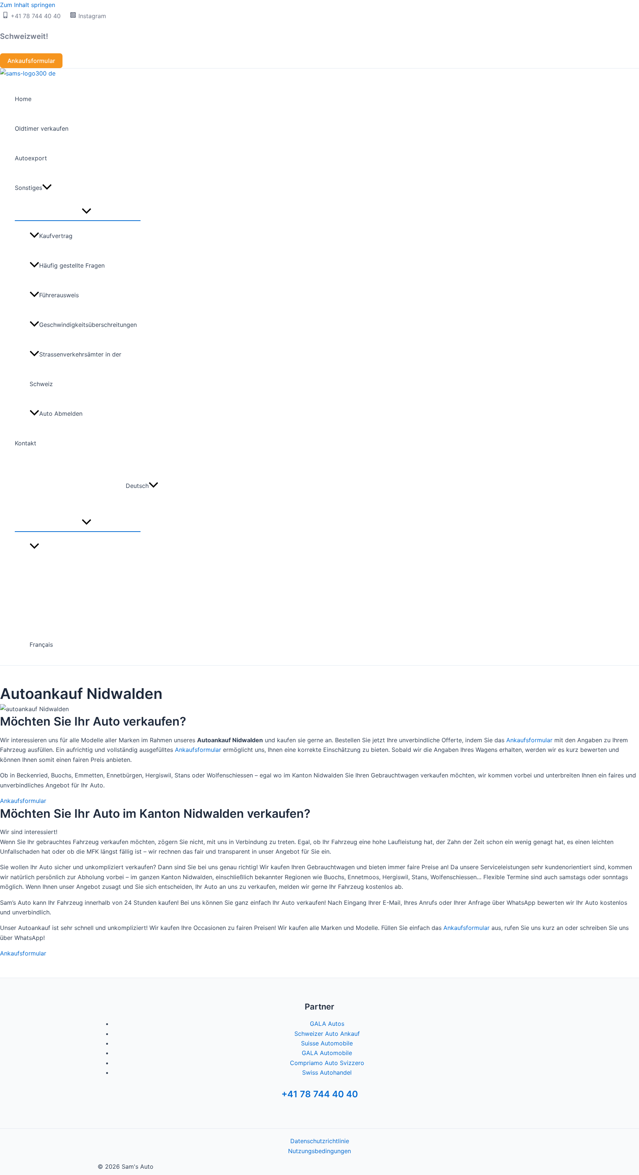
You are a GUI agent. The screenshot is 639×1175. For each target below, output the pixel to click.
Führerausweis (59, 295)
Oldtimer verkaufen (41, 128)
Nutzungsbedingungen (319, 1151)
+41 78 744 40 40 (319, 1094)
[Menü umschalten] (86, 211)
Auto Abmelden (60, 413)
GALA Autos (327, 1023)
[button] (31, 60)
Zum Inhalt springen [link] (27, 5)
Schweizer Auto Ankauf (327, 1033)
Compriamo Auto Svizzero (327, 1063)
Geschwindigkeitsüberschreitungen (88, 324)
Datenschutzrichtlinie (319, 1141)
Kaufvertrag (55, 236)
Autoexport (31, 158)
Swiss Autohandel (327, 1072)
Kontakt (25, 443)
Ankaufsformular (529, 740)
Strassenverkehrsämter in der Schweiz (75, 369)
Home (23, 99)
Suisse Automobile (327, 1043)
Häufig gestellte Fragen (72, 265)
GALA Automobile (327, 1053)
